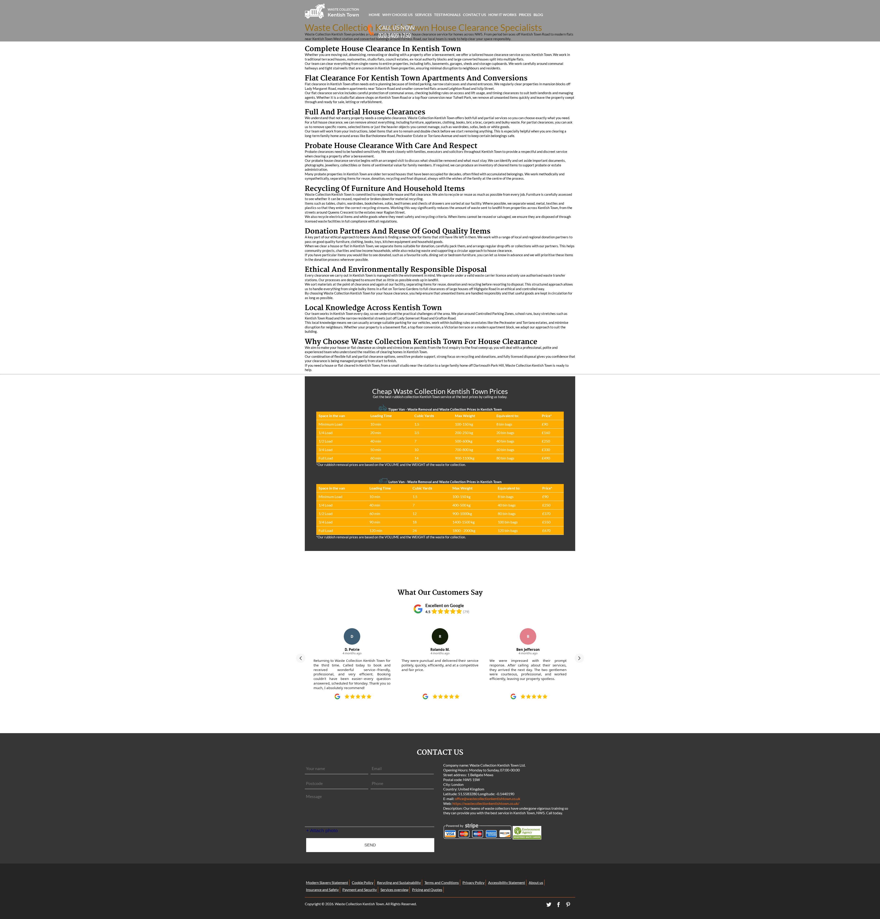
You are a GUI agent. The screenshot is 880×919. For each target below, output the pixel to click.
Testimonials (447, 14)
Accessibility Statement (506, 882)
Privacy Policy (473, 882)
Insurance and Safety (322, 889)
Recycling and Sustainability (399, 882)
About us (536, 882)
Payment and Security (359, 889)
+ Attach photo (322, 830)
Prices (525, 14)
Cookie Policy (362, 882)
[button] (300, 658)
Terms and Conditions (441, 882)
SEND (370, 845)
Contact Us (474, 14)
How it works (502, 14)
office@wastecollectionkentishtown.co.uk (487, 798)
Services (423, 14)
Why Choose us (397, 14)
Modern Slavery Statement (327, 882)
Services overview (394, 889)
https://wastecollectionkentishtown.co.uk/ (485, 803)
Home (374, 14)
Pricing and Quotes (427, 889)
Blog (538, 14)
